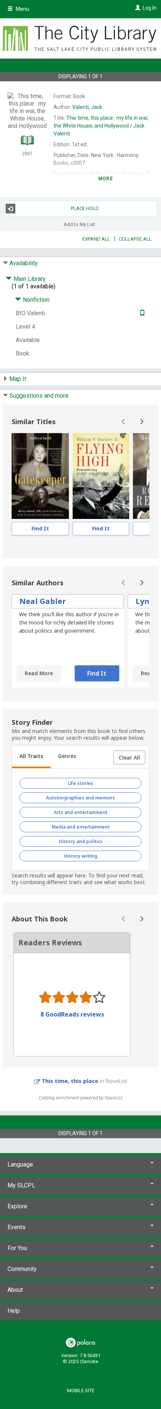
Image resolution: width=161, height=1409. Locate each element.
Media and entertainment (81, 827)
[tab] (31, 756)
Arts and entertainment (80, 812)
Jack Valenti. (101, 126)
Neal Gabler (42, 601)
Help (13, 1310)
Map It (17, 378)
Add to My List (79, 224)
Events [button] (16, 1227)
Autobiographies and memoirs (80, 798)
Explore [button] (17, 1206)
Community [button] (22, 1268)
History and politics (81, 841)
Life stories (80, 783)
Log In (150, 8)
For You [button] (17, 1248)
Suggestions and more (39, 395)
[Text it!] (141, 313)
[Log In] (136, 8)
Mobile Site (80, 1390)
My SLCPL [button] (21, 1185)
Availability (23, 263)
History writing (80, 856)
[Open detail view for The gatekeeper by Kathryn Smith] (40, 476)
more (105, 178)
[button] (129, 758)
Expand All (96, 239)
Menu (22, 9)
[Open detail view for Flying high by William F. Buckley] (101, 476)
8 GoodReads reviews (72, 1014)
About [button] (15, 1289)
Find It (40, 528)
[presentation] (40, 476)
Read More (39, 673)
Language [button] (20, 1164)
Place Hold (85, 208)
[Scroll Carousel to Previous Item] (123, 421)
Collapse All (135, 239)
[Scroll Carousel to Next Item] (141, 421)
